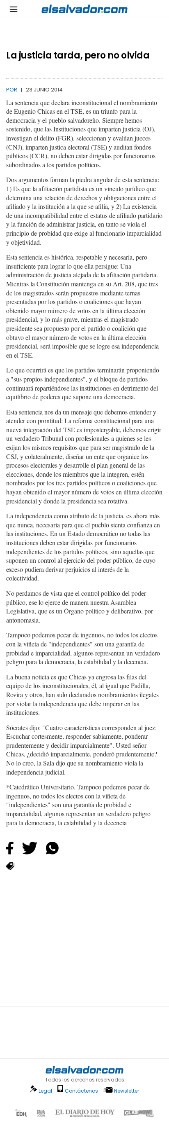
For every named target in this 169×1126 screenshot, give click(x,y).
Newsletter (126, 1090)
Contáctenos (81, 1090)
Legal (45, 1090)
